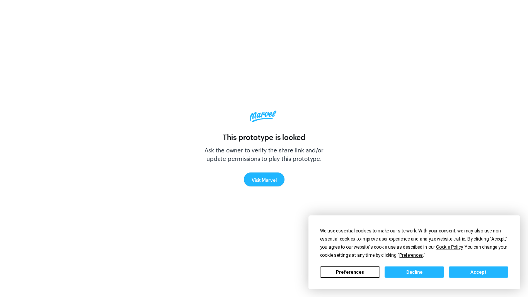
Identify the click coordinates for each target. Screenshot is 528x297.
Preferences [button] (411, 255)
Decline (414, 272)
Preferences (350, 272)
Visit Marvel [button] (264, 179)
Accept (478, 272)
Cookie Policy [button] (449, 247)
